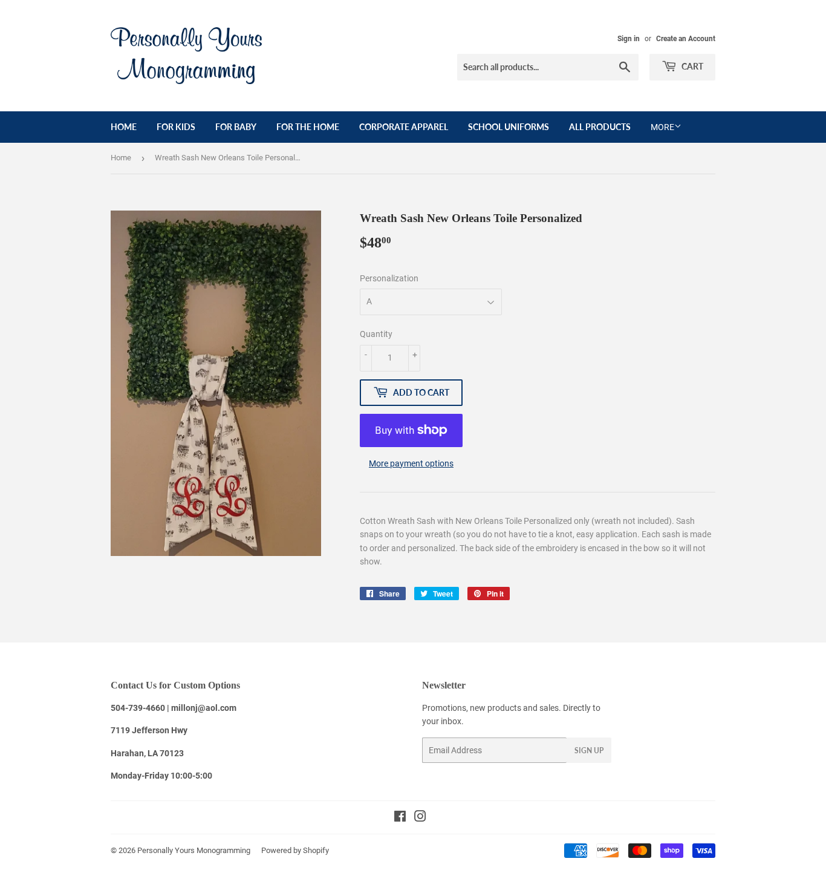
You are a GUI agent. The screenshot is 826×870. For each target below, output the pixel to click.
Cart (691, 66)
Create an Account (685, 38)
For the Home (307, 127)
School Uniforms (508, 127)
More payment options (411, 463)
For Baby (235, 127)
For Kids (176, 127)
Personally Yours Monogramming (193, 850)
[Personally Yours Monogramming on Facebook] (400, 818)
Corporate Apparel (403, 127)
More (662, 127)
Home (124, 127)
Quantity (376, 334)
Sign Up (588, 750)
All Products (600, 127)
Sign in (628, 38)
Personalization (389, 278)
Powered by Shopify (295, 850)
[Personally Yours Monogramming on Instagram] (420, 818)
